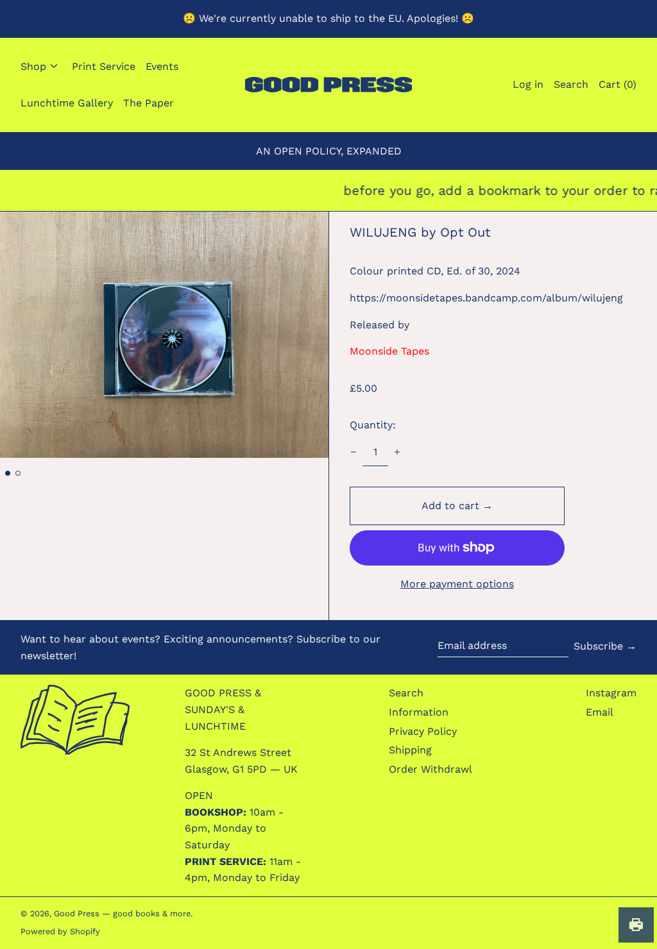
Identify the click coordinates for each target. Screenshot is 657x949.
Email (599, 712)
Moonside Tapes (389, 351)
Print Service (103, 66)
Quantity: (373, 425)
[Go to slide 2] (18, 473)
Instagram (611, 693)
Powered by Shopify (60, 931)
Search (406, 693)
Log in (528, 84)
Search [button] (571, 84)
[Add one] (397, 452)
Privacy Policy (423, 731)
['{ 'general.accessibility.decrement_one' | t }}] (354, 452)
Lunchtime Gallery (67, 103)
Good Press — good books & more (122, 913)
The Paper (148, 103)
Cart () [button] (617, 84)
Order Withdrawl (430, 769)
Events (162, 66)
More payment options (457, 584)
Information (418, 712)
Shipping (410, 750)
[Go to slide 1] (7, 473)
